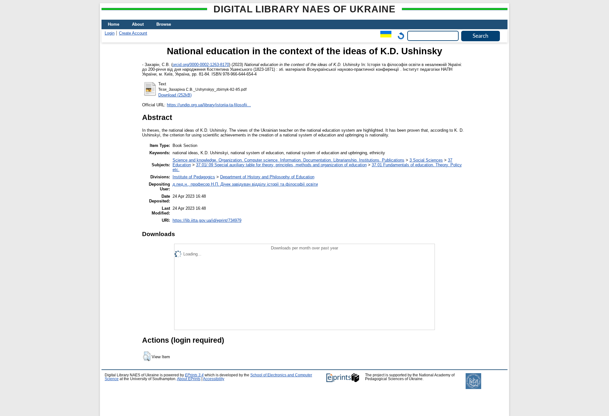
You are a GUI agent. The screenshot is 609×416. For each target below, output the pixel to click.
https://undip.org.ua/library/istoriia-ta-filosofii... (209, 104)
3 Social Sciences (426, 160)
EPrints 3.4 (194, 375)
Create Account (133, 33)
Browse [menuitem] (163, 24)
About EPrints (188, 379)
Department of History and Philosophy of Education (267, 177)
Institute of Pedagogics (194, 177)
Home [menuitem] (113, 24)
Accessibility (213, 379)
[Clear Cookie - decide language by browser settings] (399, 35)
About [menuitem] (138, 24)
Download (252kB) (175, 95)
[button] (146, 356)
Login (110, 33)
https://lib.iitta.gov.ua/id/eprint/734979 (207, 220)
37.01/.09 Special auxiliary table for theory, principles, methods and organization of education (281, 164)
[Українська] (384, 35)
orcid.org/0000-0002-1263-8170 (201, 64)
